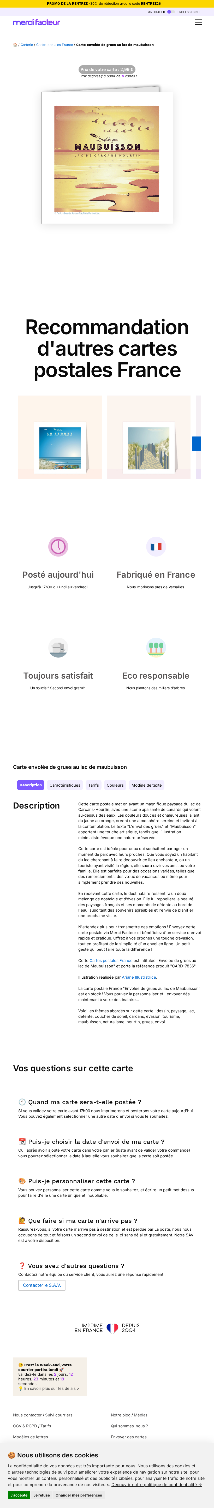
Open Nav (198, 22)
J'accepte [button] (18, 1495)
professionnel (188, 11)
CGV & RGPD (25, 1425)
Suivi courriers (59, 1415)
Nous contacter (27, 1415)
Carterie (27, 45)
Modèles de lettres (30, 1436)
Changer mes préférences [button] (79, 1495)
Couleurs (115, 785)
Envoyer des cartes (129, 1436)
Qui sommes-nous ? (129, 1425)
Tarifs (93, 785)
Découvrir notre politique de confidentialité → (156, 1484)
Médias (140, 1415)
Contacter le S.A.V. (42, 1285)
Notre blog (120, 1415)
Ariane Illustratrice (139, 977)
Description (31, 785)
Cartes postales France (54, 45)
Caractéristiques (65, 785)
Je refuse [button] (41, 1495)
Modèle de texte (147, 785)
